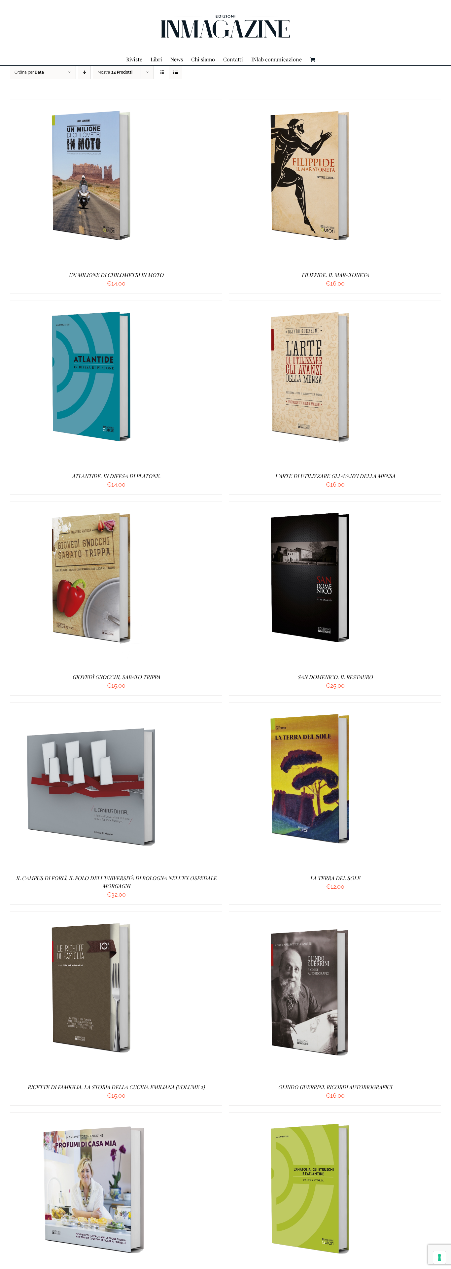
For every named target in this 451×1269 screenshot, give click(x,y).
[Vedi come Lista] (175, 72)
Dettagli (125, 183)
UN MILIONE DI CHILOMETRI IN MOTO (116, 274)
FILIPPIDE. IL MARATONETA (335, 274)
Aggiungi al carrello (77, 183)
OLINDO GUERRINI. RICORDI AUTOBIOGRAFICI (335, 1086)
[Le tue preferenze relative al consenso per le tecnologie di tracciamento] (439, 1257)
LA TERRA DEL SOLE (335, 878)
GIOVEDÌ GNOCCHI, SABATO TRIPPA (116, 676)
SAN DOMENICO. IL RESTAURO (335, 676)
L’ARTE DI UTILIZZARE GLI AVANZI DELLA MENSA (335, 475)
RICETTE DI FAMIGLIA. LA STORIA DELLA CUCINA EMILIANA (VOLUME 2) (116, 1086)
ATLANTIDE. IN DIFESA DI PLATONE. (116, 475)
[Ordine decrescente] (84, 72)
